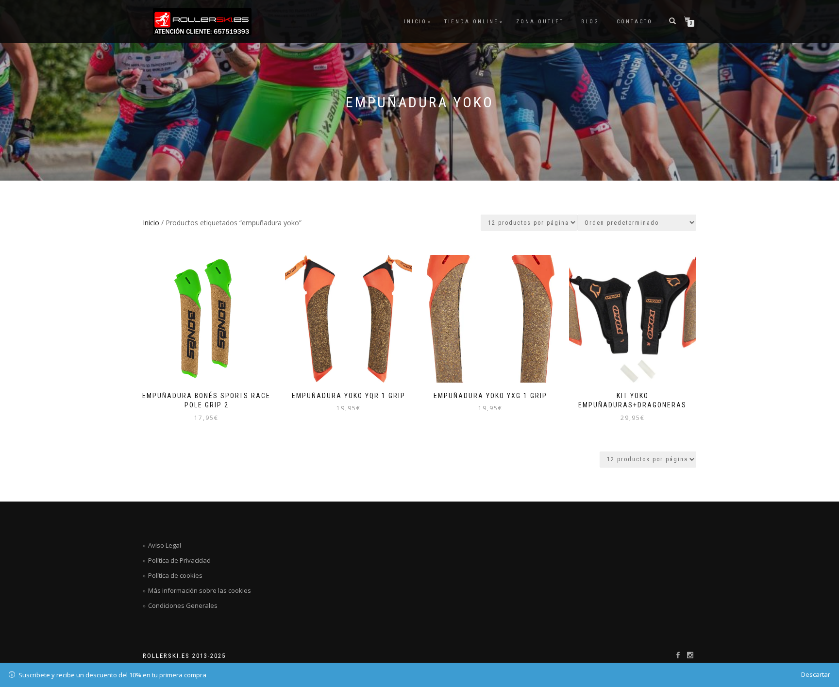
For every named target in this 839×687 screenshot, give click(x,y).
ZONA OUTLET (540, 21)
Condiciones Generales (183, 605)
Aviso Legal (164, 545)
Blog (590, 21)
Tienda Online (471, 21)
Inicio (415, 21)
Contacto (635, 21)
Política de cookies (175, 575)
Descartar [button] (815, 674)
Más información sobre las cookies (199, 590)
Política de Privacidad (179, 560)
